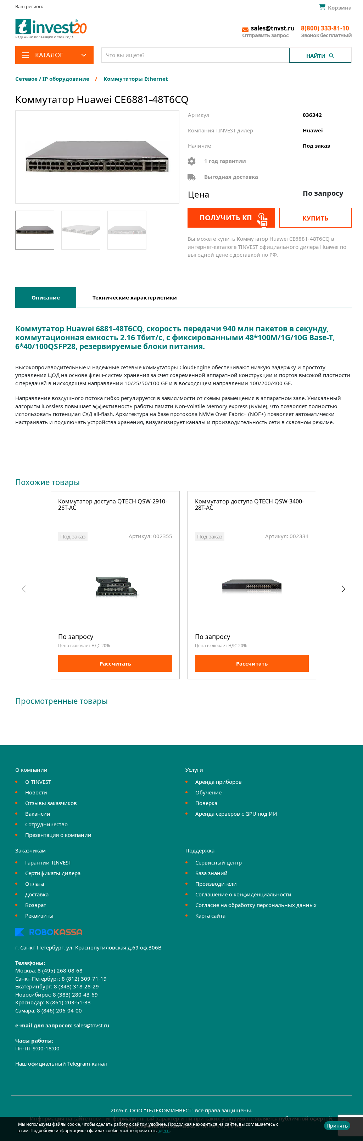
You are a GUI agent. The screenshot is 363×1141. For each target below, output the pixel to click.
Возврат (35, 904)
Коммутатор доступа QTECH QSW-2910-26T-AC (112, 505)
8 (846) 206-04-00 (59, 1010)
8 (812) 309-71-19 (84, 978)
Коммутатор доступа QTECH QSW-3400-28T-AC (249, 505)
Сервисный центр (218, 862)
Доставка (37, 894)
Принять (337, 1125)
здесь (163, 1131)
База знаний (211, 873)
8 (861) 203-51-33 (68, 1002)
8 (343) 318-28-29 (76, 986)
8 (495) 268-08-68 (60, 970)
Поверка (206, 802)
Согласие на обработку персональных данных (256, 904)
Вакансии (37, 813)
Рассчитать (115, 663)
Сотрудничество (46, 824)
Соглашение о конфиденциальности (243, 894)
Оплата (34, 883)
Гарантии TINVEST (48, 862)
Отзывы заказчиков (51, 802)
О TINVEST (38, 781)
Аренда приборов (218, 781)
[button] (343, 589)
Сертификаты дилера (52, 873)
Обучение (208, 792)
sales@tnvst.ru (91, 1025)
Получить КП (226, 217)
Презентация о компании (58, 834)
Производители (216, 883)
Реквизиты (39, 915)
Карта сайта (210, 915)
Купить (315, 218)
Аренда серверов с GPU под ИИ (236, 813)
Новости (36, 792)
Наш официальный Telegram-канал (61, 1063)
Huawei (313, 130)
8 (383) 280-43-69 (75, 994)
